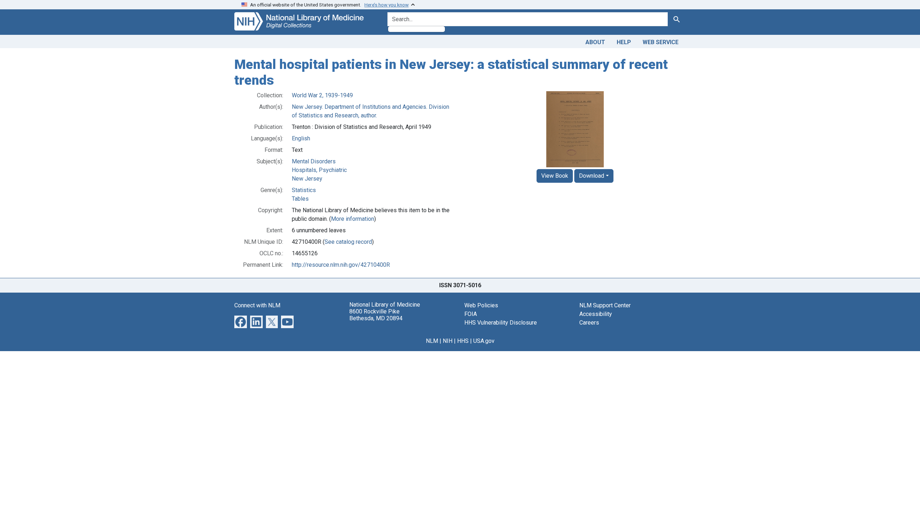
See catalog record (348, 241)
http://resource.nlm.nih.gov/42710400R (341, 264)
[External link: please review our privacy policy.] (240, 321)
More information (352, 218)
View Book (554, 175)
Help (624, 42)
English (301, 138)
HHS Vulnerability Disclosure (500, 322)
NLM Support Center (605, 305)
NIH (447, 340)
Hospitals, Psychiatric (319, 170)
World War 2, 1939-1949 (322, 95)
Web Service (660, 42)
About (595, 42)
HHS (463, 340)
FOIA (470, 314)
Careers (589, 322)
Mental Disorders (314, 161)
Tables (300, 198)
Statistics (304, 190)
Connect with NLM (257, 305)
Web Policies (481, 305)
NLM (432, 340)
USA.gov (483, 340)
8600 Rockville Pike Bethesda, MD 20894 (375, 315)
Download (591, 175)
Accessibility (595, 314)
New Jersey (307, 178)
